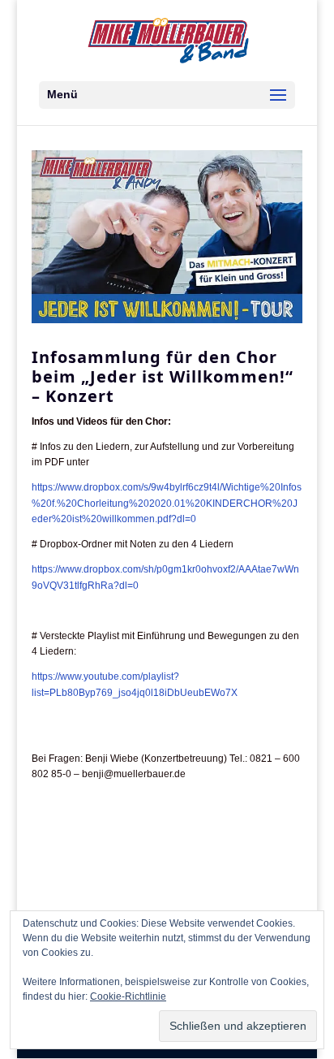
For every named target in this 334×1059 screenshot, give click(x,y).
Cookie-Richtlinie (128, 996)
